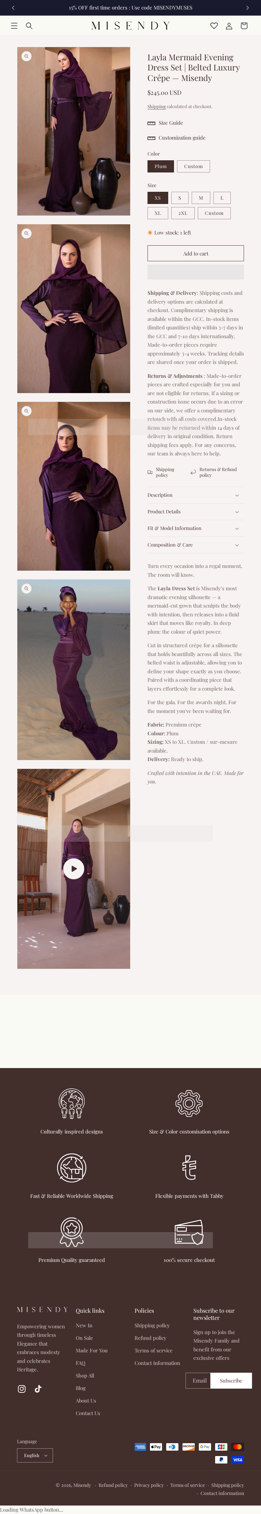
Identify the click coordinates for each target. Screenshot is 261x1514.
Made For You (92, 1350)
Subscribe (231, 1380)
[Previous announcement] (13, 7)
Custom (193, 166)
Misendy (82, 1485)
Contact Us (88, 1413)
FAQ (80, 1362)
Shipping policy (165, 472)
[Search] (29, 25)
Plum (161, 166)
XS (158, 198)
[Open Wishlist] (214, 25)
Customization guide (182, 137)
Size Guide (171, 122)
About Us (86, 1400)
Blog (81, 1388)
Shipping (156, 106)
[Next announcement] (247, 7)
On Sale (84, 1337)
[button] (195, 272)
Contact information (157, 1362)
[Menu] (14, 25)
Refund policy (151, 1337)
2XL (183, 213)
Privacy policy (149, 1485)
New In (84, 1325)
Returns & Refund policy (218, 472)
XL (158, 213)
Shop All (85, 1375)
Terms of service (154, 1350)
